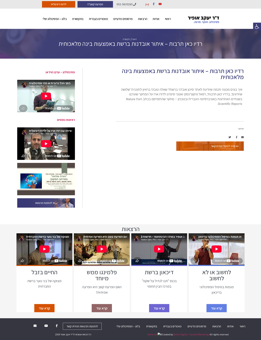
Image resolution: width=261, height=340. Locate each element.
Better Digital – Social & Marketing (191, 334)
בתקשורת (77, 19)
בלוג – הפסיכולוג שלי (55, 19)
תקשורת (126, 39)
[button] (257, 27)
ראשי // (133, 39)
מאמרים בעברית (98, 19)
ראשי (168, 19)
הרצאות (142, 19)
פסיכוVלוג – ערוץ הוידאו (60, 72)
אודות (156, 19)
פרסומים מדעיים (122, 19)
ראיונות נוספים (66, 120)
